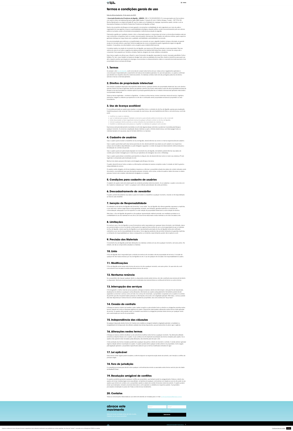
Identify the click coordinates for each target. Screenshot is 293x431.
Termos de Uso (180, 424)
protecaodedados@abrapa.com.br (171, 396)
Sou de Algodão (122, 71)
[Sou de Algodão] (111, 2)
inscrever (167, 414)
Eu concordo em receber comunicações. (160, 410)
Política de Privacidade (172, 424)
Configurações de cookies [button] (278, 428)
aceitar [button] (288, 428)
